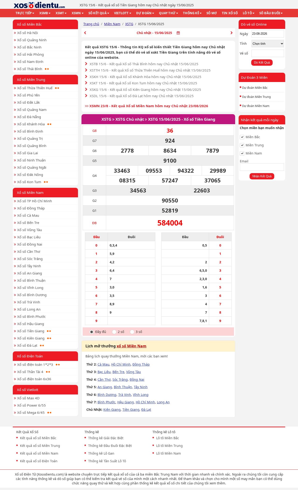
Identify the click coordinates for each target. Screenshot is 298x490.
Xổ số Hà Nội (27, 32)
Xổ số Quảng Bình (31, 145)
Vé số (244, 53)
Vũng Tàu (133, 372)
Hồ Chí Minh (121, 364)
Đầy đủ (100, 332)
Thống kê (191, 13)
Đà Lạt (146, 409)
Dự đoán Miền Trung (256, 97)
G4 (94, 175)
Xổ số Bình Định (30, 131)
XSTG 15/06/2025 (164, 119)
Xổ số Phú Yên (28, 95)
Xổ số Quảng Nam (32, 109)
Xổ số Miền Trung (31, 79)
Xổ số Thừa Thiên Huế (34, 88)
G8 (94, 130)
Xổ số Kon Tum (29, 181)
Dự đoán (144, 13)
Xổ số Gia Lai (27, 153)
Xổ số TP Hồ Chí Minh (34, 201)
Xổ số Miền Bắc (29, 24)
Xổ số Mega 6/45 (31, 412)
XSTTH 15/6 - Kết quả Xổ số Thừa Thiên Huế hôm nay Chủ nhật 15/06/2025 (150, 70)
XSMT (60, 13)
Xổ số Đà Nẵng (29, 116)
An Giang (105, 387)
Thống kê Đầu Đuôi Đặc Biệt (110, 445)
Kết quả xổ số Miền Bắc (38, 438)
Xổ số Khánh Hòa (31, 124)
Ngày (244, 33)
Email (244, 161)
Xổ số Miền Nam (30, 192)
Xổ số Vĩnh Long (30, 287)
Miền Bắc (253, 137)
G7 (94, 140)
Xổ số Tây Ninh (29, 266)
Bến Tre (118, 372)
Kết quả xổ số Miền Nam (39, 453)
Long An (163, 402)
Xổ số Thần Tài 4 (30, 371)
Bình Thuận (123, 387)
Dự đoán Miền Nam (255, 106)
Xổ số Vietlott (27, 389)
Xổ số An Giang (29, 273)
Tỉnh (243, 43)
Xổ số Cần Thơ (28, 251)
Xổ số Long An (29, 309)
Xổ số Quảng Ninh (32, 40)
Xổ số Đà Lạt (27, 345)
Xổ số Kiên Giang (30, 338)
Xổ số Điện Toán (30, 356)
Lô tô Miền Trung (169, 445)
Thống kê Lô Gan (101, 453)
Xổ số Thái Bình (29, 68)
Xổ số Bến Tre (28, 222)
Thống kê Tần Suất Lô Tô (107, 461)
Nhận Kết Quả (261, 176)
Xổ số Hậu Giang (30, 323)
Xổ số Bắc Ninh (29, 47)
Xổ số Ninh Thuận (31, 160)
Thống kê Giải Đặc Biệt (105, 438)
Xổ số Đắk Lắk (28, 102)
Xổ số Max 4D (28, 398)
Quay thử (167, 13)
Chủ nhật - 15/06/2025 (154, 33)
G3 (94, 190)
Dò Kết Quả (262, 62)
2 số (121, 332)
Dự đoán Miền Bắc (255, 88)
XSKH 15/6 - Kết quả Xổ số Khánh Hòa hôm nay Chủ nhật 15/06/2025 (145, 76)
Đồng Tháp (141, 364)
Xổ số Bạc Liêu (29, 237)
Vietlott (121, 13)
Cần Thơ (104, 379)
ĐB (94, 223)
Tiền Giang (130, 409)
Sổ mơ (212, 13)
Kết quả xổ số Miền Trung (40, 445)
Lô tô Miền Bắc (167, 438)
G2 (94, 200)
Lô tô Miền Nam (168, 453)
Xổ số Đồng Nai (29, 244)
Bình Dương (107, 394)
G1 (94, 210)
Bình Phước (106, 402)
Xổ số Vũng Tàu (29, 229)
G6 (94, 150)
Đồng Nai (137, 379)
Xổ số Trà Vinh (28, 302)
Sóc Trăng (120, 379)
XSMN (76, 13)
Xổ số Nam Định (30, 61)
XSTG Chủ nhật (129, 119)
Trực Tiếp (24, 13)
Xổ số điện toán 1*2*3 (35, 364)
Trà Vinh (124, 394)
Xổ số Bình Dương (32, 294)
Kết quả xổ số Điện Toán (39, 461)
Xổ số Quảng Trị (30, 138)
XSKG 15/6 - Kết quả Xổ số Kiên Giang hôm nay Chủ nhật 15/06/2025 (145, 89)
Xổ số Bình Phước (31, 316)
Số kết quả (97, 13)
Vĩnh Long (141, 394)
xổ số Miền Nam (131, 346)
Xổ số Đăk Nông (30, 174)
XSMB (43, 13)
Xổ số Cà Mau (28, 215)
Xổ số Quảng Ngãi (31, 167)
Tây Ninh (141, 387)
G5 (94, 160)
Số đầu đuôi (269, 13)
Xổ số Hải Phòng (30, 54)
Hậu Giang (125, 402)
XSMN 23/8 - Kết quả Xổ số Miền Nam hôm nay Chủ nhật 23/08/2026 (148, 105)
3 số (139, 332)
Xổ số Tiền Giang (30, 331)
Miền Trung (255, 145)
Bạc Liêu (104, 372)
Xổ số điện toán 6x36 (34, 379)
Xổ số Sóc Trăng (30, 258)
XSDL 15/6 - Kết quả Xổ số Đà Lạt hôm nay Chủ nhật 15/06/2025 (142, 95)
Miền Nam (254, 153)
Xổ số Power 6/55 (31, 405)
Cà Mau (103, 364)
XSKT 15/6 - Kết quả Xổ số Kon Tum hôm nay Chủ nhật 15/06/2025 (143, 83)
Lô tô (247, 13)
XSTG (106, 119)
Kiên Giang (112, 409)
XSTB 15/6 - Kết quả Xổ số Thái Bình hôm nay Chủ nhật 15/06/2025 (144, 64)
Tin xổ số (230, 13)
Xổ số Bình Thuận (31, 280)
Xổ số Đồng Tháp (31, 208)
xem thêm (217, 483)
